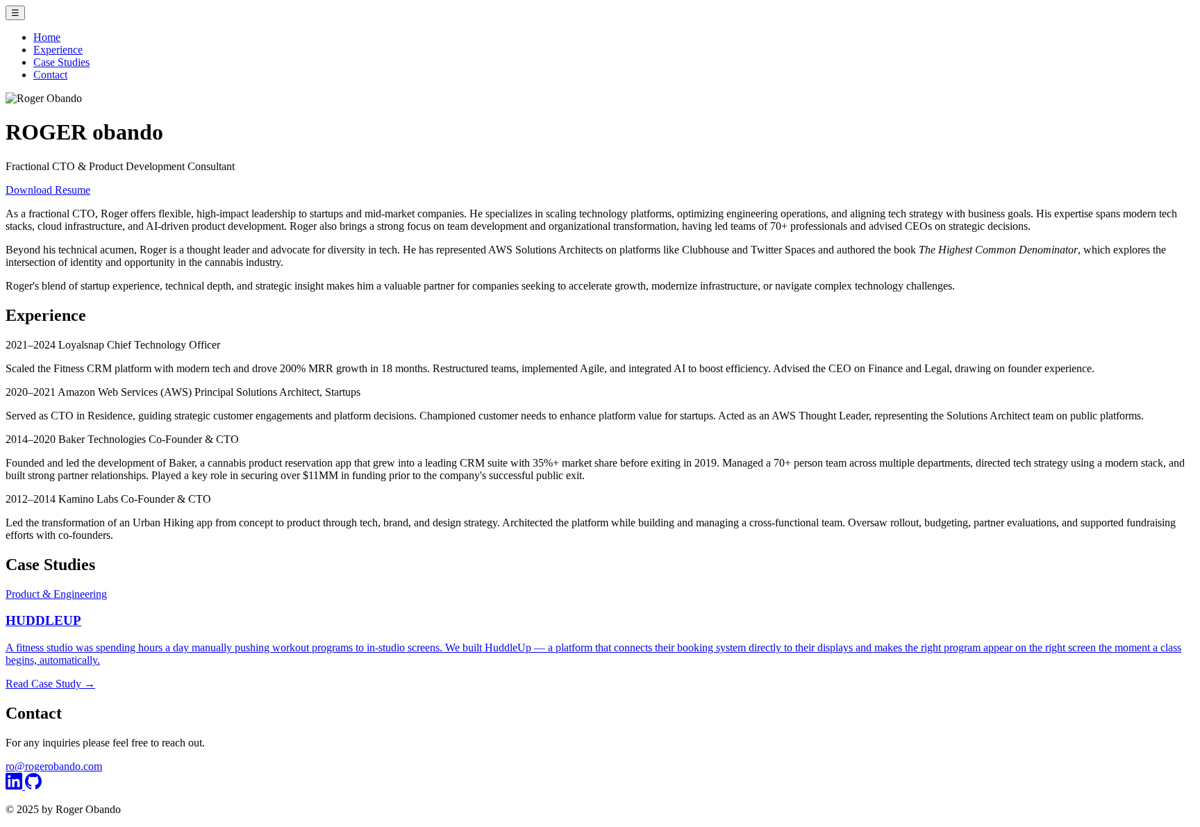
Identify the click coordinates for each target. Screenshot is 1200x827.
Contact (50, 75)
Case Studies (61, 62)
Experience (58, 50)
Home (46, 37)
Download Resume (48, 190)
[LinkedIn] (15, 786)
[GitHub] (33, 786)
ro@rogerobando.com (54, 766)
